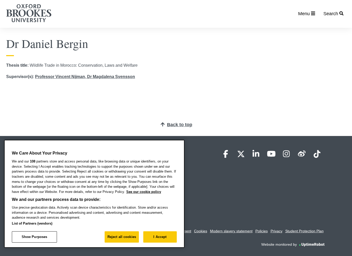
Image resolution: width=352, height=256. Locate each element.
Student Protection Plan (304, 231)
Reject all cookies (121, 237)
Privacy (276, 231)
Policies (261, 231)
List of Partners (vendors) (32, 223)
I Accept (159, 237)
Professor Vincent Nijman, (61, 76)
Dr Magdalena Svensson (111, 76)
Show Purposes (34, 237)
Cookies (200, 231)
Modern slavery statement (231, 231)
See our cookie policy (143, 192)
